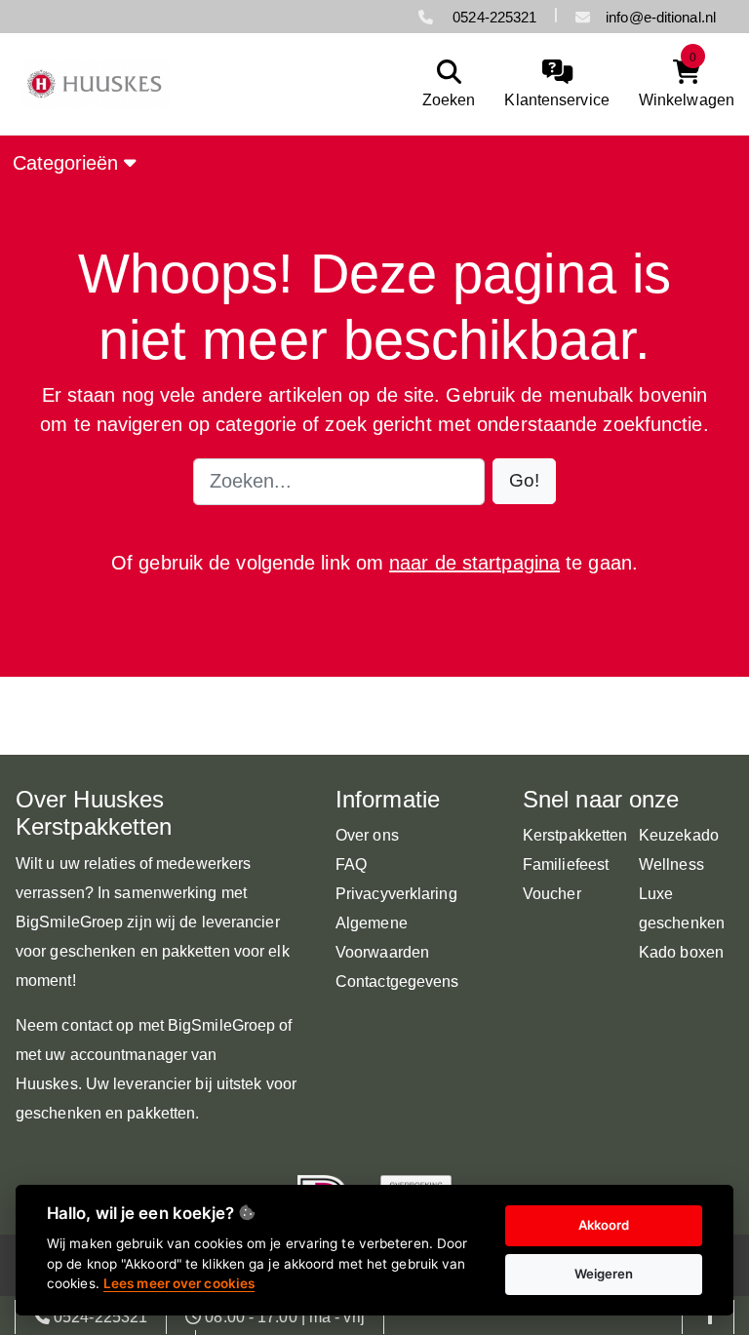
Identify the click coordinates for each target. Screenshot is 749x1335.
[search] (444, 84)
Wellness (671, 864)
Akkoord (604, 1225)
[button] (524, 481)
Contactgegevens (397, 981)
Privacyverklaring (396, 893)
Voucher (552, 893)
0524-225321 (492, 17)
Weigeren (604, 1273)
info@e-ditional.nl (661, 17)
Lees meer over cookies (179, 1283)
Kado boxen (681, 952)
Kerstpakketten (575, 835)
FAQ (351, 864)
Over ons (367, 835)
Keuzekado (679, 835)
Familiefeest (566, 864)
